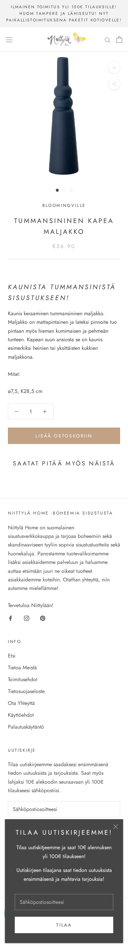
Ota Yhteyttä (21, 703)
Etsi (11, 655)
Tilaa (64, 925)
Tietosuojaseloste (26, 691)
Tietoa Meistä (22, 667)
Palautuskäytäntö (26, 727)
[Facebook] (10, 618)
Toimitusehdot (22, 679)
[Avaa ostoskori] (119, 39)
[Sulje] (115, 826)
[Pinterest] (42, 618)
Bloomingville (64, 205)
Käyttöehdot (21, 715)
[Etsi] (108, 39)
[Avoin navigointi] (9, 39)
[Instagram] (26, 618)
